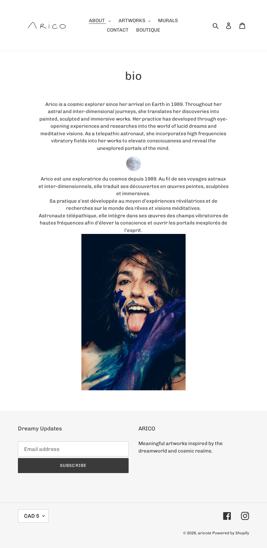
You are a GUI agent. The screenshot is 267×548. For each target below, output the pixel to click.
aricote (204, 533)
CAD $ (31, 516)
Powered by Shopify (230, 533)
